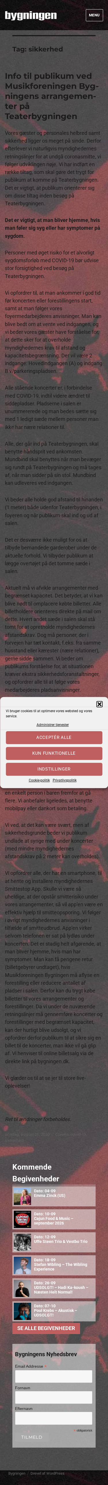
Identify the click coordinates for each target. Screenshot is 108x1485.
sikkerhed (14, 1140)
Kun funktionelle (54, 753)
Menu (94, 15)
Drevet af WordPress (48, 1473)
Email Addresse (31, 1366)
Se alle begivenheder (46, 1328)
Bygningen (16, 1473)
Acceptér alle (54, 737)
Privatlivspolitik (65, 780)
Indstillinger (54, 769)
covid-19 (78, 1134)
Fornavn (22, 1388)
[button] (99, 704)
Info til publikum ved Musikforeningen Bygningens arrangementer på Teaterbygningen (52, 96)
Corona (62, 1134)
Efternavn (24, 1408)
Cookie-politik (39, 780)
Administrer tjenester (53, 725)
